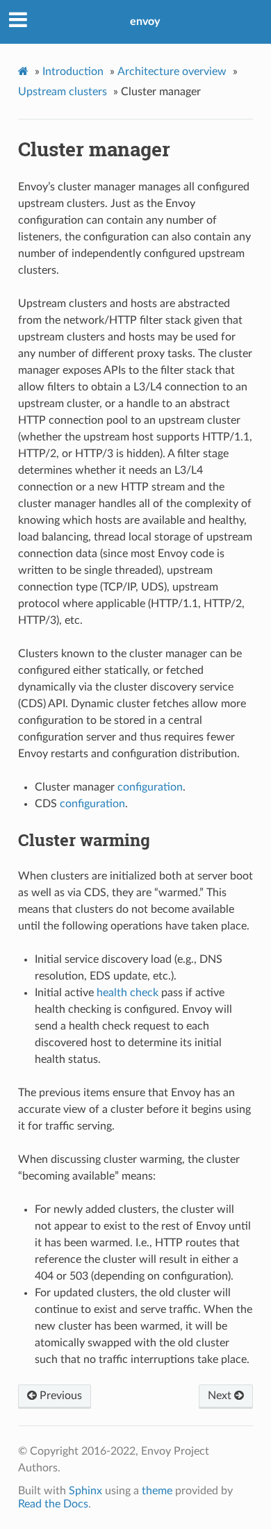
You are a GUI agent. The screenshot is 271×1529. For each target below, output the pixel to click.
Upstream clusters (62, 91)
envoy (145, 21)
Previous (59, 1395)
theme (157, 1490)
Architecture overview (172, 71)
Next (221, 1395)
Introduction (73, 71)
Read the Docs (53, 1504)
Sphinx (85, 1490)
